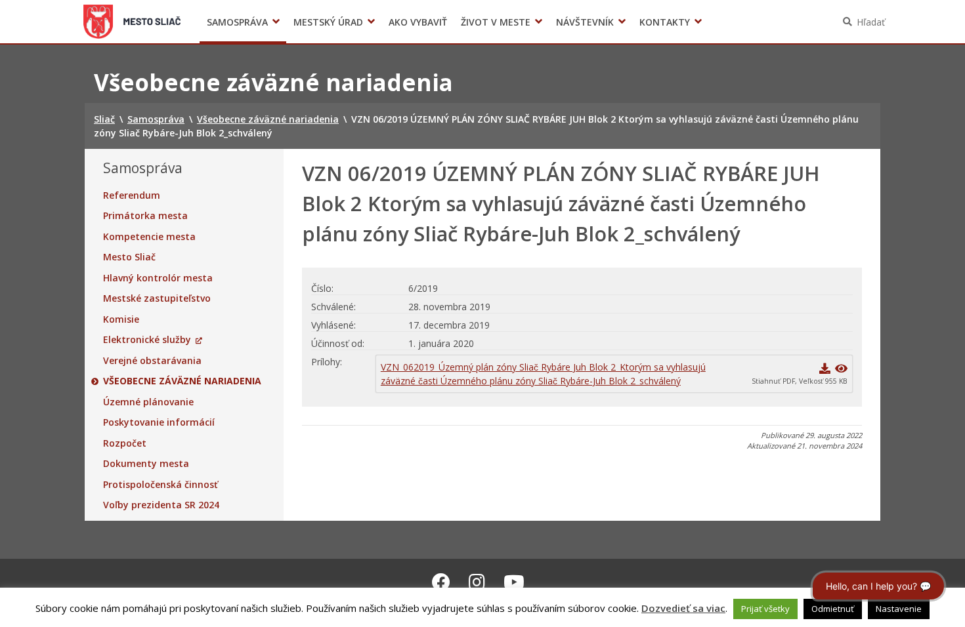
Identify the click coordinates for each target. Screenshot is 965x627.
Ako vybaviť (418, 22)
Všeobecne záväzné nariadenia (182, 381)
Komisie (121, 319)
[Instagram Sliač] (477, 581)
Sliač (132, 22)
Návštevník (585, 22)
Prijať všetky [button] (765, 609)
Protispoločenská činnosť (160, 485)
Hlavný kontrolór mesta (158, 278)
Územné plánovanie (148, 402)
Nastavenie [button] (899, 609)
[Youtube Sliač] (514, 581)
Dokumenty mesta (146, 464)
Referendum (131, 195)
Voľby (679, 22)
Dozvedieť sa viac (683, 608)
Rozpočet (124, 443)
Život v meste (495, 22)
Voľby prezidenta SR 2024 (161, 505)
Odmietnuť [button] (832, 609)
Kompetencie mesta (149, 237)
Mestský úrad (328, 22)
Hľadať (871, 22)
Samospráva (237, 22)
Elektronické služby (147, 340)
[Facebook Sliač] (441, 581)
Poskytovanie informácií (159, 422)
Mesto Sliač (129, 257)
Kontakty (664, 22)
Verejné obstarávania (152, 361)
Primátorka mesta (145, 216)
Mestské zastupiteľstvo (157, 298)
